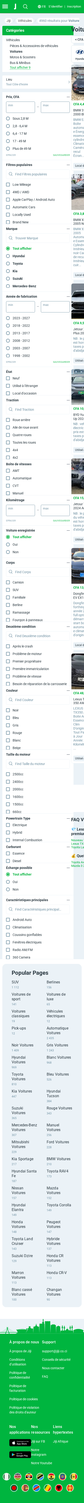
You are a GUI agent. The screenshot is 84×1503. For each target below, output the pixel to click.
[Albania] (59, 1488)
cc (18, 774)
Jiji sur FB (38, 1441)
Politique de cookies (23, 1399)
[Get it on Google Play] (20, 1455)
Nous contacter (53, 1368)
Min (10, 105)
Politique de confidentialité (19, 1375)
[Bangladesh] (14, 1488)
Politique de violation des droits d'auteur (24, 1410)
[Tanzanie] (40, 1476)
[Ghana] (51, 1476)
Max (46, 105)
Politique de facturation (17, 1388)
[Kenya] (17, 1476)
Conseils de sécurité (56, 1359)
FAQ (45, 1376)
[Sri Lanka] (25, 1488)
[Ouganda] (29, 1476)
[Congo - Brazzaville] (47, 1488)
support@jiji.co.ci (54, 1351)
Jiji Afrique (60, 1441)
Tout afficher (22, 248)
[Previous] (66, 794)
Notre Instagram (38, 1452)
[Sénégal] (73, 1476)
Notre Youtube (41, 1463)
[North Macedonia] (70, 1488)
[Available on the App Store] (20, 1443)
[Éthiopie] (62, 1476)
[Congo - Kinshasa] (36, 1488)
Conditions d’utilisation (17, 1362)
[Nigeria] (6, 1476)
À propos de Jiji (20, 1351)
